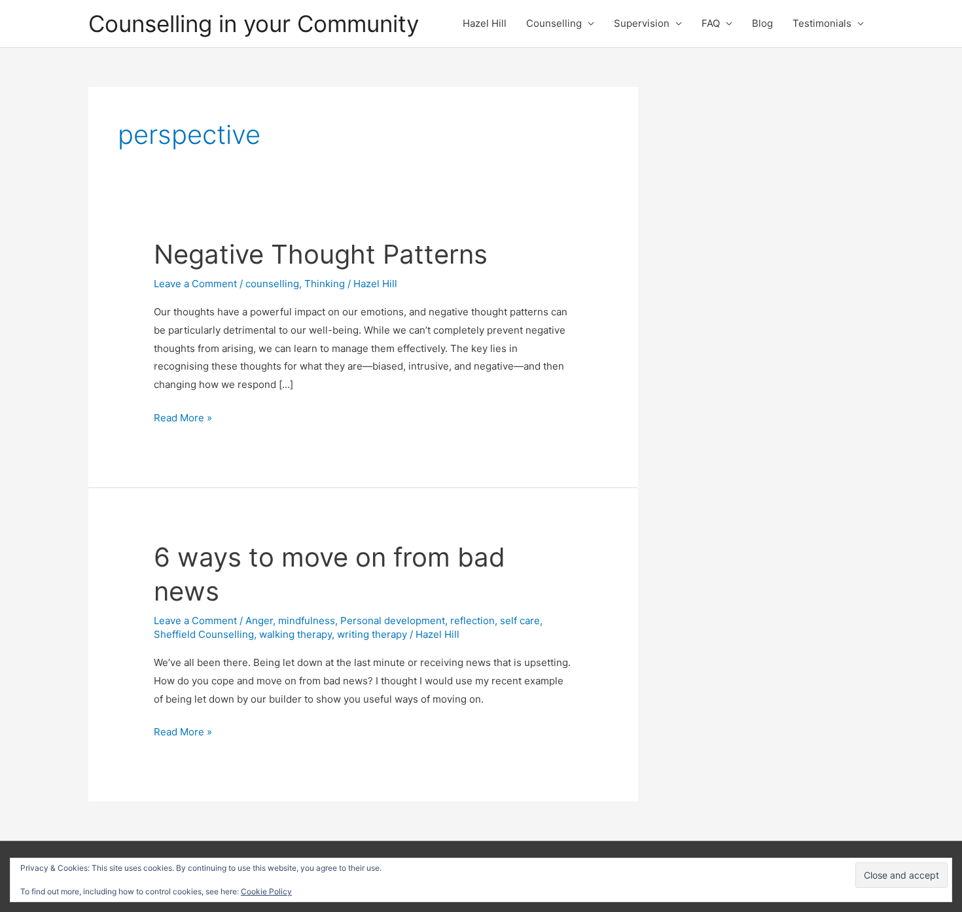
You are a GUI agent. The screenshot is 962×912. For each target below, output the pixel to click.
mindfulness (306, 620)
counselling (272, 283)
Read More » (183, 419)
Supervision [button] (641, 23)
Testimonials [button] (822, 23)
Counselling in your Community (253, 23)
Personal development (392, 620)
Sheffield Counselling (204, 634)
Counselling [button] (554, 23)
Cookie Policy (266, 891)
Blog (762, 23)
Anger (259, 620)
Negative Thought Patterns (321, 254)
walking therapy (295, 634)
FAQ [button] (711, 23)
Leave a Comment (195, 283)
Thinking (324, 283)
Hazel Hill (485, 23)
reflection (472, 620)
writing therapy (372, 634)
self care (520, 620)
